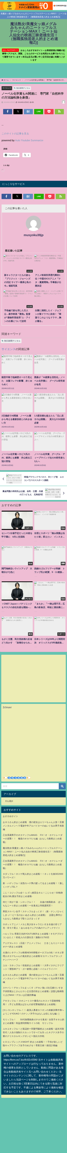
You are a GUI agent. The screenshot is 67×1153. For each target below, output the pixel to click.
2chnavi (7, 707)
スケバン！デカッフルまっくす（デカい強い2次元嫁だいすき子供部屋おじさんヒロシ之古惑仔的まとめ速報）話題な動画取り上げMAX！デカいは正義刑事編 (33, 991)
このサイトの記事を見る (15, 133)
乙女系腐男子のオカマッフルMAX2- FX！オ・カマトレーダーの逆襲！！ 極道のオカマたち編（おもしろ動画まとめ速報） (32, 838)
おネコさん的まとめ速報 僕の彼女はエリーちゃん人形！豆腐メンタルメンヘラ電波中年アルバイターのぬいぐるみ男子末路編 (33, 825)
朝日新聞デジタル (23, 88)
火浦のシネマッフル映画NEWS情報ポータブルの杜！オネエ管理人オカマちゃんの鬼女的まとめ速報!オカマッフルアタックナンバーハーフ (33, 956)
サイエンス (6, 88)
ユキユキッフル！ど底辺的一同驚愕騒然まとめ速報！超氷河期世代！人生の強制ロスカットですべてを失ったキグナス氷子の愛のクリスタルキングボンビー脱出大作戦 (33, 1032)
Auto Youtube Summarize (29, 140)
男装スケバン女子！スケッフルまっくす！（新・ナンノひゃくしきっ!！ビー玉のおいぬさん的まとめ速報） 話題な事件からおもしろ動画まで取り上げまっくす (33, 915)
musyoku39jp (33, 235)
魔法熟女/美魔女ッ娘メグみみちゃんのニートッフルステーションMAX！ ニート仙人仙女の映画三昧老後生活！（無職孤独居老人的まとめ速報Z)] (33, 851)
